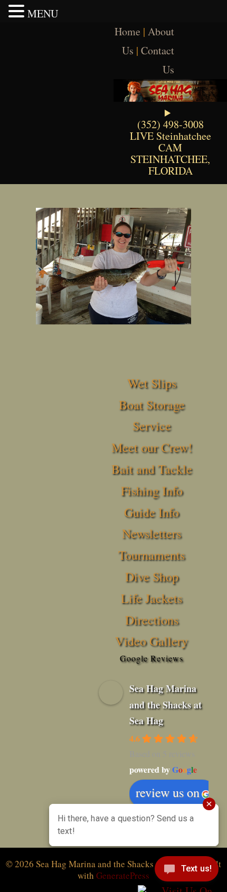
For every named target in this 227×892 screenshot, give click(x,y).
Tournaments (151, 554)
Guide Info (151, 512)
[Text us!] (186, 871)
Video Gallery (151, 640)
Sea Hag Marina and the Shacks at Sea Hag (165, 704)
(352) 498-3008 (170, 124)
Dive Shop (151, 576)
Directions (151, 619)
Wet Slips (151, 383)
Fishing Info (152, 490)
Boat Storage (152, 404)
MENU (42, 13)
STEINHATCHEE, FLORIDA (170, 165)
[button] (17, 11)
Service (152, 425)
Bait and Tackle (151, 469)
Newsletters (151, 533)
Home (127, 31)
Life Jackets (151, 598)
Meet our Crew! (151, 447)
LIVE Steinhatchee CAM (170, 142)
